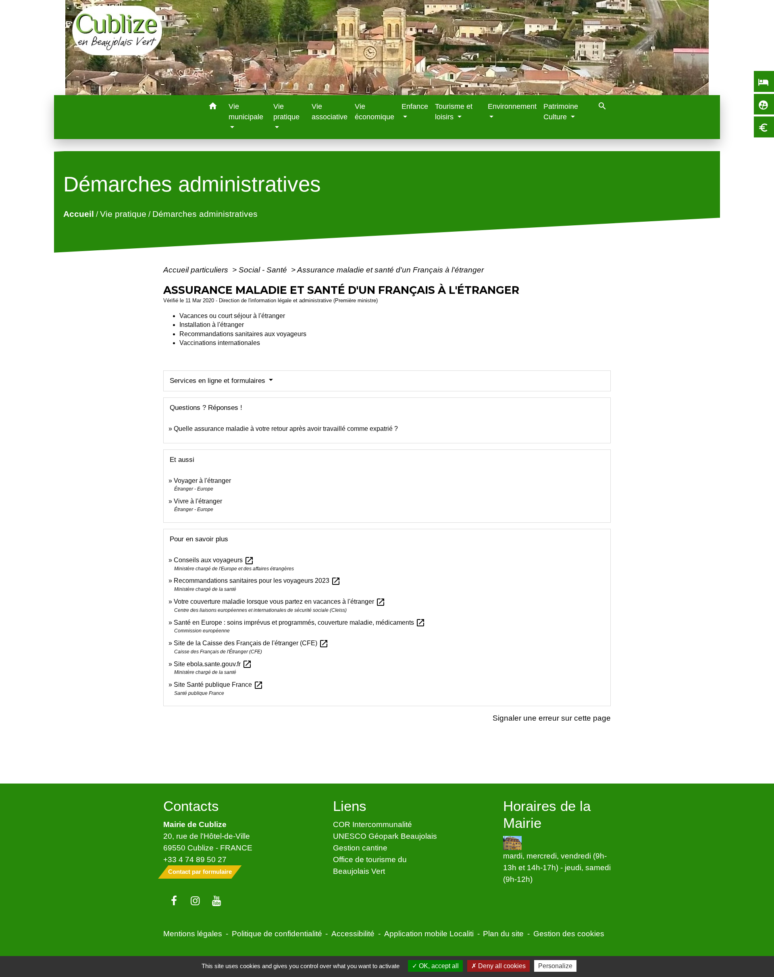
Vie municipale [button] (246, 111)
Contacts (191, 806)
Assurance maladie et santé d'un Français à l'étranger (390, 269)
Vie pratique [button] (286, 111)
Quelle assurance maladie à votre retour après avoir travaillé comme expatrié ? (286, 428)
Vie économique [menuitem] (374, 111)
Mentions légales (192, 933)
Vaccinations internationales (219, 342)
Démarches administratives (205, 213)
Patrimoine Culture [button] (560, 111)
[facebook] (174, 901)
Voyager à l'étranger (202, 480)
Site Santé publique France (218, 684)
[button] (213, 107)
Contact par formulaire (200, 871)
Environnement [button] (512, 106)
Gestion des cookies (568, 933)
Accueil (78, 213)
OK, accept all (438, 965)
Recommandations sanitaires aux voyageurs (242, 334)
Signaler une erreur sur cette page (552, 717)
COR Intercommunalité (372, 824)
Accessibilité (353, 933)
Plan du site (503, 933)
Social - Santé (264, 269)
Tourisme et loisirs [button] (453, 111)
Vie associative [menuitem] (329, 111)
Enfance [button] (415, 106)
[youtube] (216, 901)
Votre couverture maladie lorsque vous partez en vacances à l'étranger (279, 601)
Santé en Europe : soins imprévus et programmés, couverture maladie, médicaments (299, 622)
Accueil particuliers (196, 269)
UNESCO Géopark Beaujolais (385, 835)
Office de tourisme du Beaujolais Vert (370, 865)
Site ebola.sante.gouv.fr (213, 664)
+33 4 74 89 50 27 (195, 859)
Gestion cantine (360, 847)
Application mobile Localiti (429, 933)
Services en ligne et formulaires (218, 381)
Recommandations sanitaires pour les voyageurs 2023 (257, 580)
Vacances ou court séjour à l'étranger (232, 315)
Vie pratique (123, 213)
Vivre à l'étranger (198, 501)
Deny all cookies (501, 965)
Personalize (555, 965)
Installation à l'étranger (211, 324)
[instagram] (195, 901)
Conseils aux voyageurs (214, 560)
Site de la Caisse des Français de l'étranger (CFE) (251, 643)
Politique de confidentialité (277, 933)
